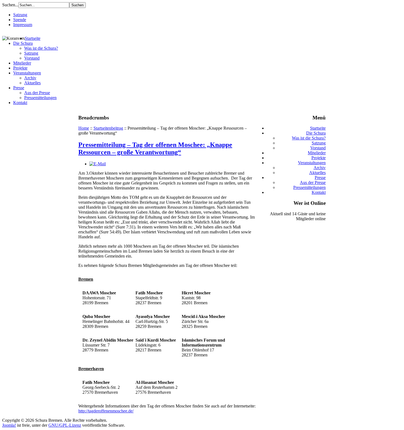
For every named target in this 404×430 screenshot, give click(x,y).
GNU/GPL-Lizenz (64, 425)
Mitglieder (22, 63)
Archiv (30, 78)
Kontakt (20, 102)
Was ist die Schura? (41, 48)
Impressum (22, 24)
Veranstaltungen (27, 73)
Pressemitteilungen (40, 97)
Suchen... (10, 4)
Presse (18, 87)
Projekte (20, 68)
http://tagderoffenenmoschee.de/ (106, 411)
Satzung (20, 14)
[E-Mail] (97, 163)
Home (83, 128)
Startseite (32, 38)
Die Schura (23, 43)
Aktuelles (32, 82)
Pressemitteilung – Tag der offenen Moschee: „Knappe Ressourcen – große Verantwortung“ (155, 148)
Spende (19, 19)
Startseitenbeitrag (108, 128)
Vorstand (32, 58)
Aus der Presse (37, 92)
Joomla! (9, 425)
